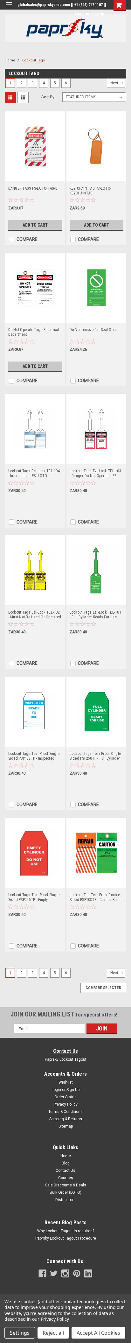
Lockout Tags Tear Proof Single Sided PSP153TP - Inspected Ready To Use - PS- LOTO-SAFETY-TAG (34, 756)
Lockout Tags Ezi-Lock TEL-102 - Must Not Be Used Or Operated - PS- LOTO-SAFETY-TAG (34, 615)
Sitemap (66, 1126)
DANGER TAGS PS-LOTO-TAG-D (33, 188)
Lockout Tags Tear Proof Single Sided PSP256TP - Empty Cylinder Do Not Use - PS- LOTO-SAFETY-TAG (34, 897)
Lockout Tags (33, 60)
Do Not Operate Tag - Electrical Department (33, 332)
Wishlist (66, 1082)
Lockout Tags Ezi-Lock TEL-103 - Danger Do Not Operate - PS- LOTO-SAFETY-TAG (95, 473)
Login (79, 14)
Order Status (65, 1097)
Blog (66, 1163)
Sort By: (48, 97)
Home (10, 60)
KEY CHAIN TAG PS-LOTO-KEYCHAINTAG (91, 190)
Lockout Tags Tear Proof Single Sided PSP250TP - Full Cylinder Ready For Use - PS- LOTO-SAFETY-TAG (95, 756)
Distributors (65, 1200)
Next (114, 83)
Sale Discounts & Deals (65, 1185)
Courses (65, 1178)
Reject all (53, 1332)
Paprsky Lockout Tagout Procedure (65, 1238)
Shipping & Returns (65, 1119)
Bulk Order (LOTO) (65, 1192)
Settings (20, 1332)
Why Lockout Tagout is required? (65, 1231)
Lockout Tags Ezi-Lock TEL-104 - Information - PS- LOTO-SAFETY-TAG (34, 473)
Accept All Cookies (98, 1332)
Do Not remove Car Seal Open (94, 329)
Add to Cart (35, 225)
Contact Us (65, 1051)
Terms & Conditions (65, 1111)
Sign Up (97, 14)
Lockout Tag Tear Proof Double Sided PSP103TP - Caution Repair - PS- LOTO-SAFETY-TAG (96, 897)
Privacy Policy (65, 1104)
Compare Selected (103, 988)
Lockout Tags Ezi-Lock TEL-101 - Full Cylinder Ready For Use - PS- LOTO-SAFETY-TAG (95, 615)
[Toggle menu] (8, 9)
